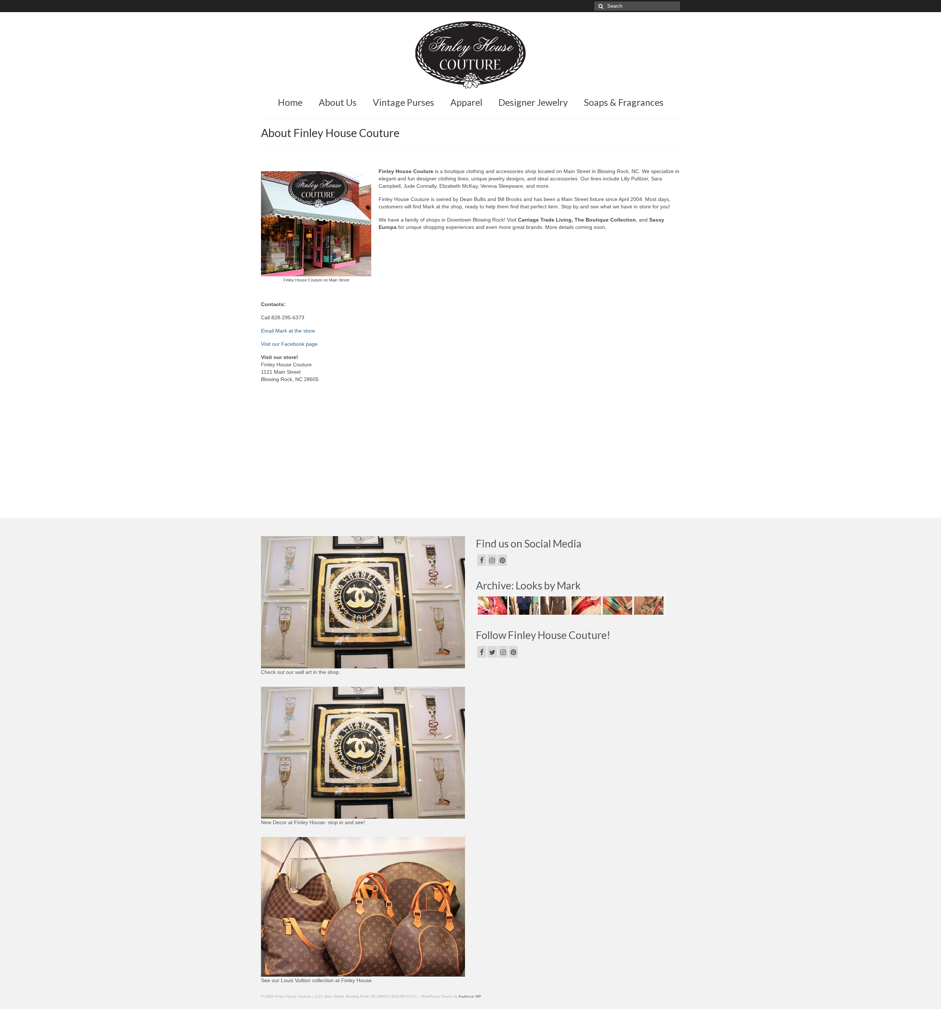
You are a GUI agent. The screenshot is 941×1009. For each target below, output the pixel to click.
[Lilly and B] (647, 605)
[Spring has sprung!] (491, 605)
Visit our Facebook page (289, 344)
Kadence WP (470, 996)
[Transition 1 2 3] (585, 605)
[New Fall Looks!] (554, 605)
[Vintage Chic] (616, 605)
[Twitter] (492, 651)
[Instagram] (492, 560)
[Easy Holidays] (523, 605)
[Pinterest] (502, 560)
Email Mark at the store (288, 331)
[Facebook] (481, 560)
